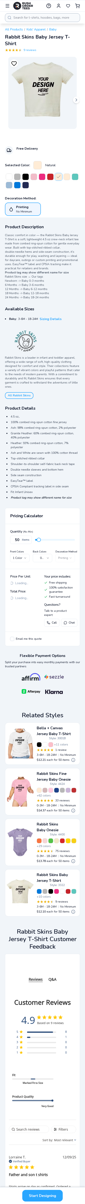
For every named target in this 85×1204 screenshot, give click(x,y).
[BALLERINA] (44, 840)
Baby (53, 29)
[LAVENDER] (68, 790)
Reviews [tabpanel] (36, 979)
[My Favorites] (68, 5)
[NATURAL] (56, 840)
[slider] (39, 540)
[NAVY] (25, 185)
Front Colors (17, 551)
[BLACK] (25, 177)
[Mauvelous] (44, 790)
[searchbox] (29, 1129)
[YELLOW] (73, 840)
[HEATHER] (17, 177)
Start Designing (42, 1195)
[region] (41, 1032)
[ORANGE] (39, 840)
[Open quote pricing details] (73, 760)
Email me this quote (29, 639)
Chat (72, 623)
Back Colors (39, 551)
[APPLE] (50, 840)
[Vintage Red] (73, 790)
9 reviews (30, 50)
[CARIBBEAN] (75, 177)
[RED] (50, 177)
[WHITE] (9, 177)
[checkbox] (12, 639)
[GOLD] (68, 840)
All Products (14, 29)
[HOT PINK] (42, 177)
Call (54, 623)
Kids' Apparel (36, 29)
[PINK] (34, 177)
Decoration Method (66, 551)
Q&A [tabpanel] (52, 979)
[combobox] (42, 17)
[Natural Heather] (67, 177)
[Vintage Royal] (56, 790)
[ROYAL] (17, 185)
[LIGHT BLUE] (9, 185)
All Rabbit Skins (19, 395)
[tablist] (42, 975)
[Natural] (37, 165)
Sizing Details (51, 319)
